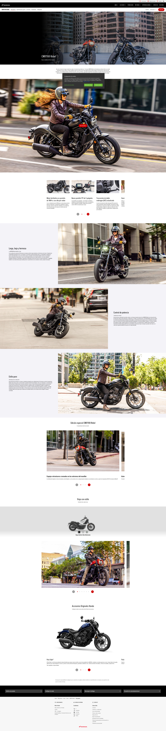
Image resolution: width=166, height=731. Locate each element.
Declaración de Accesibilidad (97, 718)
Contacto (94, 707)
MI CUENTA (162, 5)
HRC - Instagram (58, 711)
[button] (83, 125)
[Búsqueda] (163, 1)
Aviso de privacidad (96, 711)
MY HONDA (137, 5)
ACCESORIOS (122, 5)
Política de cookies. (86, 81)
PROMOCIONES (130, 5)
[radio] (79, 532)
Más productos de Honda (59, 707)
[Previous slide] (78, 214)
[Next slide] (88, 214)
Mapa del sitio (95, 714)
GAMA (116, 5)
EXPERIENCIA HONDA (146, 5)
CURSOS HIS (155, 5)
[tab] (82, 214)
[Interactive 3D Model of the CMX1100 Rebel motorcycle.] (83, 521)
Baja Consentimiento (96, 716)
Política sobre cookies (96, 713)
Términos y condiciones (96, 709)
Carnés (56, 709)
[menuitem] (143, 1)
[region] (83, 81)
